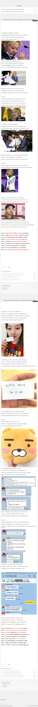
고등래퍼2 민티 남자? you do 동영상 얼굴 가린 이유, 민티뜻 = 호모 (11, 279)
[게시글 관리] (5, 267)
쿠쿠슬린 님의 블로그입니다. (6, 286)
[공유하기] (4, 267)
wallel (37, 705)
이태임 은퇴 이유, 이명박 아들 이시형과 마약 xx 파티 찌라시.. (10, 276)
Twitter (4, 705)
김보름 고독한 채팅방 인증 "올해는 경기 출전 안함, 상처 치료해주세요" (13, 11)
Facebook (7, 705)
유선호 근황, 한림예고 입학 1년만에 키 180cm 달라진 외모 (10, 278)
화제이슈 (3, 271)
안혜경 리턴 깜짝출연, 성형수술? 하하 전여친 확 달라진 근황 (10, 670)
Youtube (9, 705)
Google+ (11, 705)
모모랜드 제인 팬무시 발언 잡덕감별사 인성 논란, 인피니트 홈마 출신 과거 (12, 275)
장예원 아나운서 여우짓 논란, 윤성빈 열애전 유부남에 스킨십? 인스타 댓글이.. (13, 675)
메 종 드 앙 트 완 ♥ (6, 285)
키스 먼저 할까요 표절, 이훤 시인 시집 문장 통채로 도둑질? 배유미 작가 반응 (12, 273)
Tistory (32, 705)
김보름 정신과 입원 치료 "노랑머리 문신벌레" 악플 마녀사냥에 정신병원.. (13, 9)
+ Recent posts (2, 699)
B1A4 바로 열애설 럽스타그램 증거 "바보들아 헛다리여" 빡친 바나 (11, 672)
